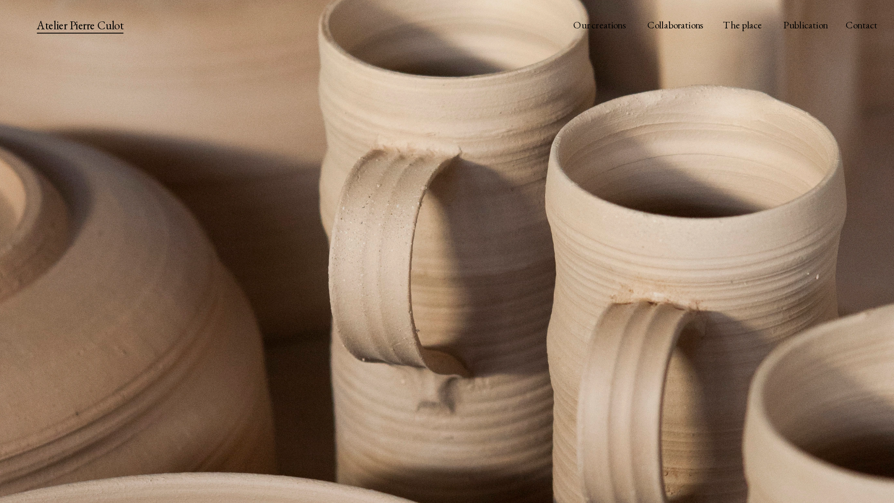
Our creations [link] (599, 25)
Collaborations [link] (675, 25)
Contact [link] (861, 25)
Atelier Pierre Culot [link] (80, 25)
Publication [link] (805, 25)
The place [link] (743, 25)
